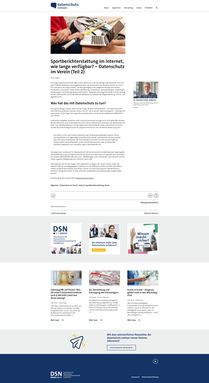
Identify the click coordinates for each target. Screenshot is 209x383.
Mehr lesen (55, 320)
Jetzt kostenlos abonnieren (121, 347)
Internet (82, 185)
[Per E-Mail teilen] (150, 195)
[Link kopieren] (155, 195)
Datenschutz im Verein (85, 178)
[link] (116, 8)
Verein (107, 185)
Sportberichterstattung (95, 185)
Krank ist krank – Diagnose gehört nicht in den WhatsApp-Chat (142, 292)
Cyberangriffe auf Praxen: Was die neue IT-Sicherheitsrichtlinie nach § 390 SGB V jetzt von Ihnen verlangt (66, 293)
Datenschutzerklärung (150, 377)
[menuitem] (149, 8)
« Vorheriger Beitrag (58, 213)
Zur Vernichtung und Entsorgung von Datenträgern (103, 291)
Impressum (135, 377)
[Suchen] (157, 8)
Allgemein (55, 185)
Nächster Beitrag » (151, 213)
